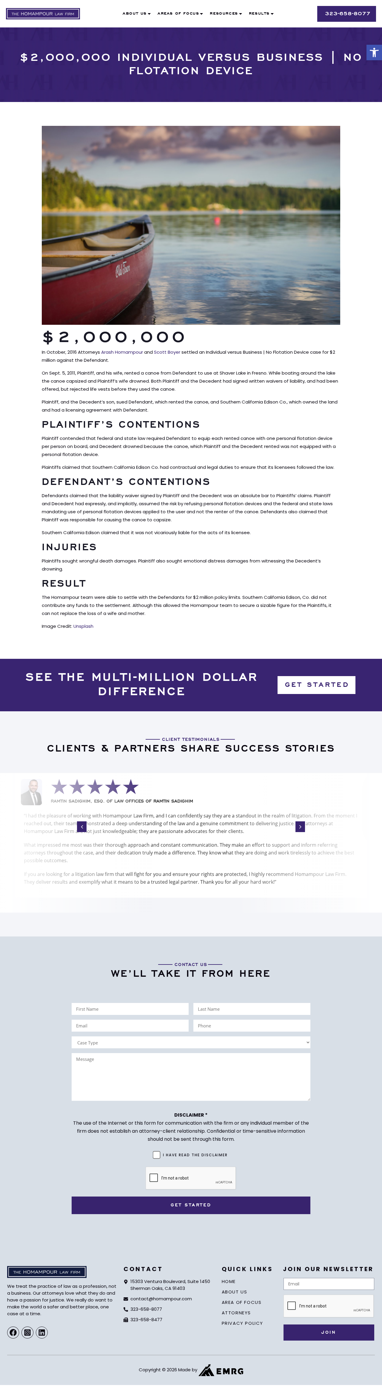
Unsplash (83, 626)
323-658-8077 (146, 1309)
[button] (374, 52)
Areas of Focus (178, 13)
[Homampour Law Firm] (43, 13)
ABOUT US (234, 1292)
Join (328, 1332)
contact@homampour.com (161, 1299)
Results (259, 13)
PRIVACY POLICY (242, 1323)
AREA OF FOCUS (242, 1302)
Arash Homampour (122, 352)
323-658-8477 (146, 1319)
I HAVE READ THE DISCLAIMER (195, 1154)
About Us (135, 13)
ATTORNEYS (236, 1313)
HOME (229, 1281)
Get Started (191, 1205)
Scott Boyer (167, 352)
